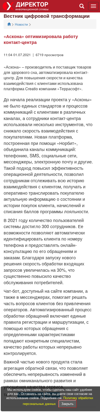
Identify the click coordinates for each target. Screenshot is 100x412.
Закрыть (67, 403)
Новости (22, 24)
